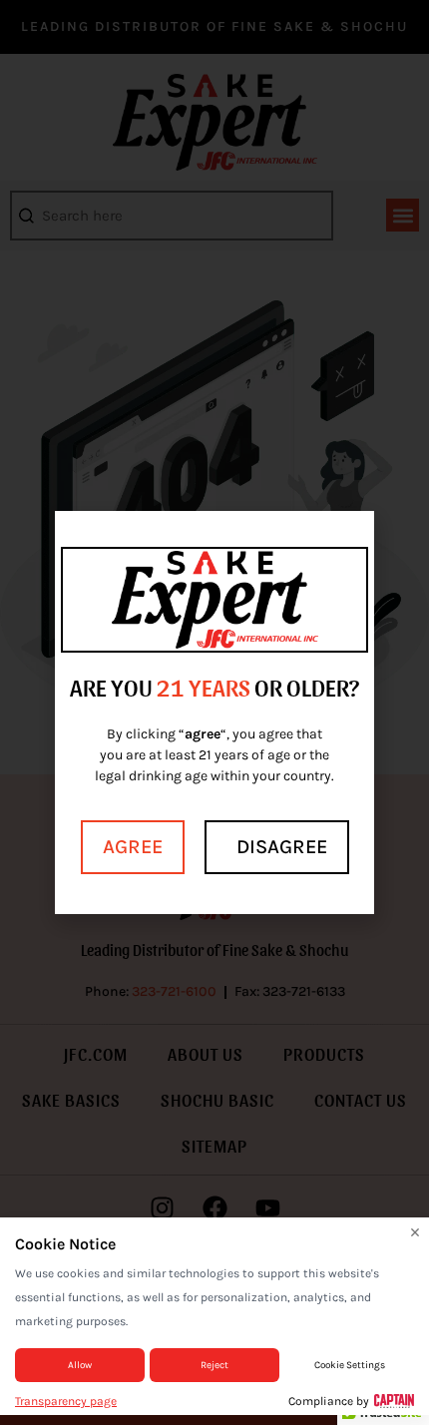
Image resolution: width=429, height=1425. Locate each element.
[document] (214, 712)
